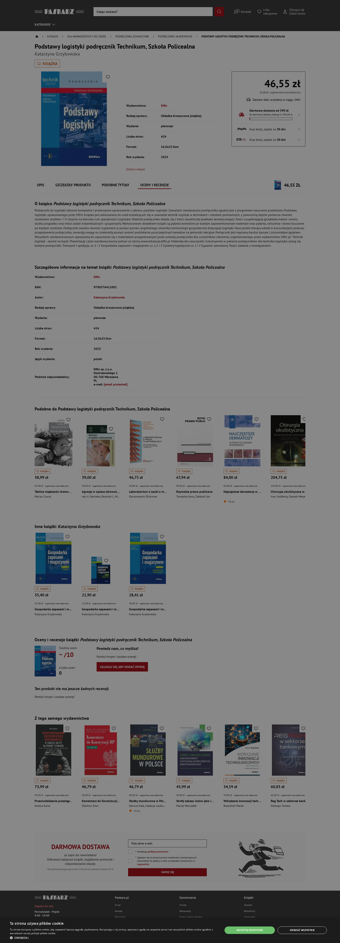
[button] (113, 937)
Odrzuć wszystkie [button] (302, 930)
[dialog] (170, 930)
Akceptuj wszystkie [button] (250, 930)
